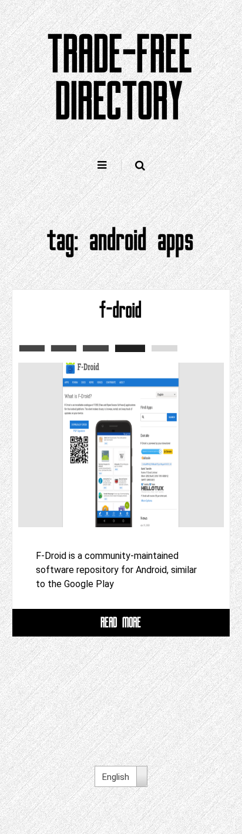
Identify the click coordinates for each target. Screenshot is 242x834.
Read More (121, 622)
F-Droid (121, 310)
